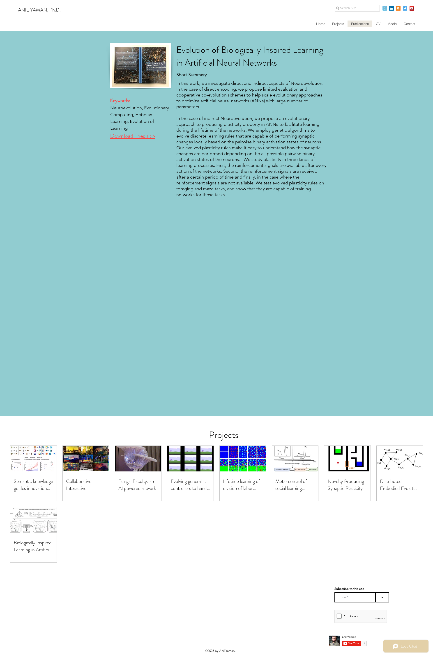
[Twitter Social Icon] (405, 8)
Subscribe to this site (349, 588)
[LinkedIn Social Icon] (391, 8)
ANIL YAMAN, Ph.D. (39, 9)
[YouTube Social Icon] (412, 8)
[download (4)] (384, 8)
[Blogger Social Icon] (398, 8)
